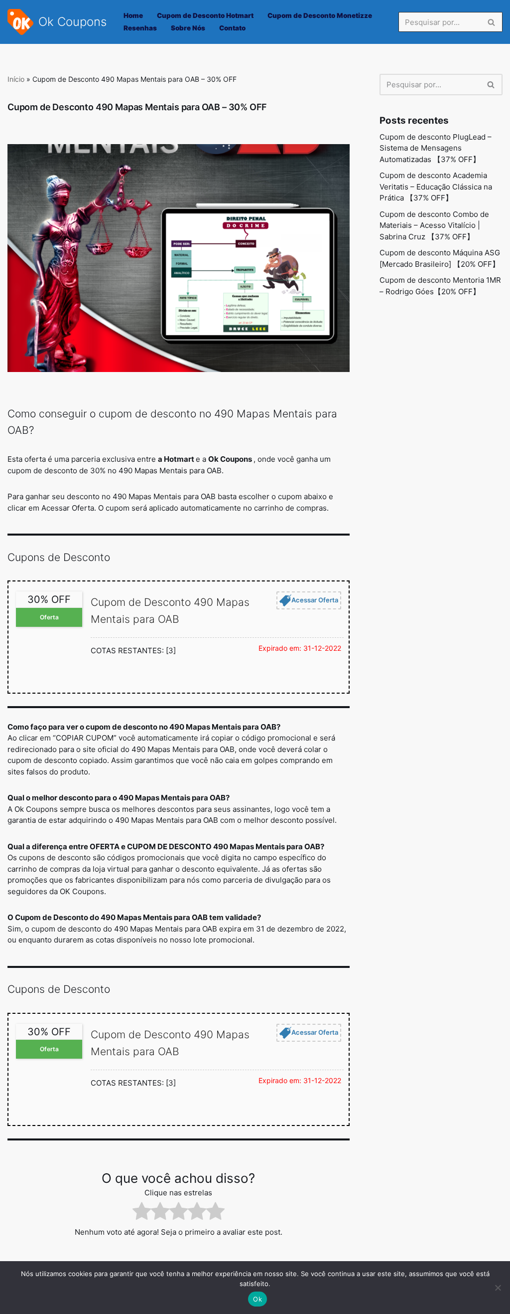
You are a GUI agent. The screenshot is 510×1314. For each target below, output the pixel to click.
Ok (257, 1299)
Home (133, 15)
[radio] (141, 1213)
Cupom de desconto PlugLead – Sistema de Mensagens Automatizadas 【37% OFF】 (436, 148)
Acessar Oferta (314, 600)
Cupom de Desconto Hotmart (205, 15)
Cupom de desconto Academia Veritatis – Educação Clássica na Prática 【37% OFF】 (436, 186)
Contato (232, 28)
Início (15, 79)
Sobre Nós (188, 28)
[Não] (498, 1288)
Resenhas (140, 28)
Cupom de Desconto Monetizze (319, 15)
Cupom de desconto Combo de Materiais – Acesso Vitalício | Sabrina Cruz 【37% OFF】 (434, 225)
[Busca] (491, 22)
